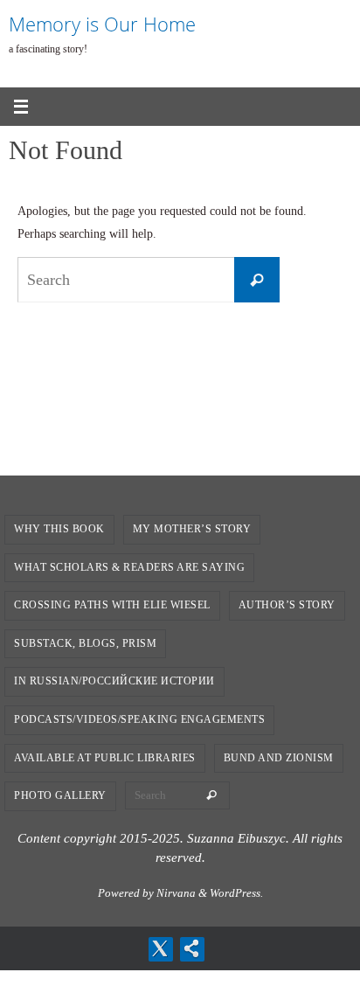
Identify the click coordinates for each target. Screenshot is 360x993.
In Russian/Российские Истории (114, 681)
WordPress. (236, 892)
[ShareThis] (191, 948)
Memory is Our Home (102, 24)
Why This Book (59, 529)
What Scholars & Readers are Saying (129, 567)
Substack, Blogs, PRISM (85, 643)
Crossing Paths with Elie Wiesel (112, 605)
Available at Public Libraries (105, 758)
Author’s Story (287, 605)
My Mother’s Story (192, 529)
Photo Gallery (60, 795)
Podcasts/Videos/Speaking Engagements (139, 719)
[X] (160, 948)
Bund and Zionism (279, 758)
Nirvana (176, 892)
